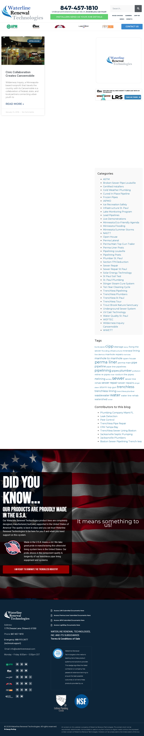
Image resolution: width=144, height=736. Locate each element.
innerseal (127, 351)
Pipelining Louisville (114, 251)
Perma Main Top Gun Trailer (119, 244)
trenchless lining (105, 391)
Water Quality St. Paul (115, 316)
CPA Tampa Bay (109, 427)
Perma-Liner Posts (113, 247)
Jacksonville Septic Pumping (116, 434)
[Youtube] (26, 664)
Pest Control (107, 419)
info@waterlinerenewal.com (22, 649)
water (115, 395)
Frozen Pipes (110, 197)
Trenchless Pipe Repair (113, 423)
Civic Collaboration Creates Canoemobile (20, 73)
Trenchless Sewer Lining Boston (118, 430)
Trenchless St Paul (113, 298)
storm (103, 387)
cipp (109, 346)
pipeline (100, 366)
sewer (118, 378)
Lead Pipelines (111, 215)
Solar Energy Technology (117, 272)
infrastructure (116, 351)
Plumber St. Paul (113, 258)
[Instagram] (30, 677)
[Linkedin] (21, 664)
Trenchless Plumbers (115, 294)
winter (110, 400)
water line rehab (130, 395)
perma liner (106, 362)
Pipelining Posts (112, 254)
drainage (118, 347)
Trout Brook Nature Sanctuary (120, 305)
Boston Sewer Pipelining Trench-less (121, 441)
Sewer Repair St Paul (115, 269)
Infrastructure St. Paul (116, 208)
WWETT (108, 330)
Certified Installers (113, 186)
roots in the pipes (124, 374)
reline (98, 374)
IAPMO (107, 201)
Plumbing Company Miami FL (116, 412)
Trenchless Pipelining (115, 290)
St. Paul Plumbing (113, 280)
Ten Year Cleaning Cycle (116, 287)
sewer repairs (126, 382)
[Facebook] (17, 664)
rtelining (100, 378)
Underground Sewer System (119, 308)
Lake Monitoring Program (117, 211)
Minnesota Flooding (114, 226)
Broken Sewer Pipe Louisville (119, 183)
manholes (126, 355)
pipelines (121, 366)
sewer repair (110, 382)
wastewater (102, 395)
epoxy (126, 347)
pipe (134, 362)
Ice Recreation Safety (115, 204)
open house (129, 358)
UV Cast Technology (114, 312)
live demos (100, 354)
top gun (112, 387)
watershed (101, 399)
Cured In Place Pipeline (116, 193)
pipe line (111, 366)
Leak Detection (108, 416)
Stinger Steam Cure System (118, 283)
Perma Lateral (111, 240)
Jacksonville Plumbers (113, 437)
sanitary (109, 379)
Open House (110, 237)
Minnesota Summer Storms (118, 229)
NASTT (107, 233)
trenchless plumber (126, 391)
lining (136, 350)
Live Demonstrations (114, 219)
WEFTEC (108, 319)
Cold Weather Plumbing (117, 190)
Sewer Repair (110, 265)
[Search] (138, 8)
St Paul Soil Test (112, 276)
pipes (115, 370)
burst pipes (100, 347)
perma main (124, 362)
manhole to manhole (108, 358)
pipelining (103, 370)
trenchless (125, 387)
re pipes (105, 374)
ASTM (106, 179)
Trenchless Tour (112, 301)
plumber (126, 370)
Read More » (15, 103)
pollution (136, 371)
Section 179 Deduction (115, 262)
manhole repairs (114, 354)
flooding (105, 351)
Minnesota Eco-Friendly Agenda (121, 222)
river (113, 374)
